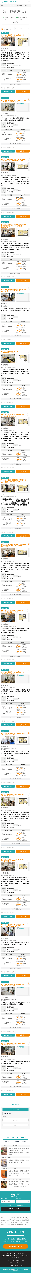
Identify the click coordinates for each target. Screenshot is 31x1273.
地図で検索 (16, 1104)
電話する (23, 92)
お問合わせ (9, 92)
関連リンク (11, 1260)
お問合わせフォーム (15, 1246)
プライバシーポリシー (15, 1262)
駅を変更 (15, 1120)
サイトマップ (19, 1260)
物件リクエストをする (15, 1208)
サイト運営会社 (11, 1265)
